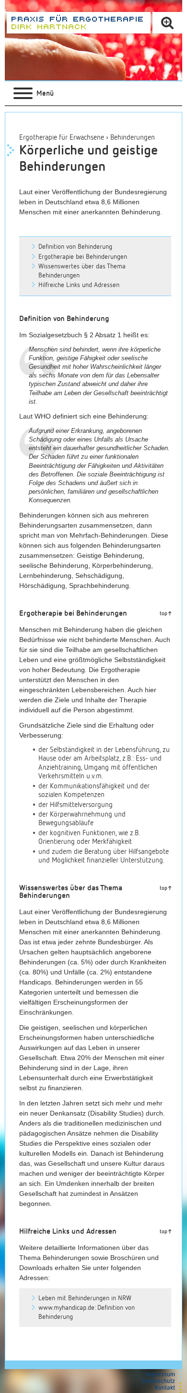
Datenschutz (158, 1381)
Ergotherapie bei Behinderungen (82, 257)
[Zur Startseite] (79, 22)
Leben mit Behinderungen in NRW (84, 1298)
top (163, 613)
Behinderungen (132, 137)
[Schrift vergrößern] (167, 22)
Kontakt (165, 1388)
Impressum (160, 1374)
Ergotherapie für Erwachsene (61, 137)
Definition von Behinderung (75, 246)
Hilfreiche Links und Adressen (78, 285)
